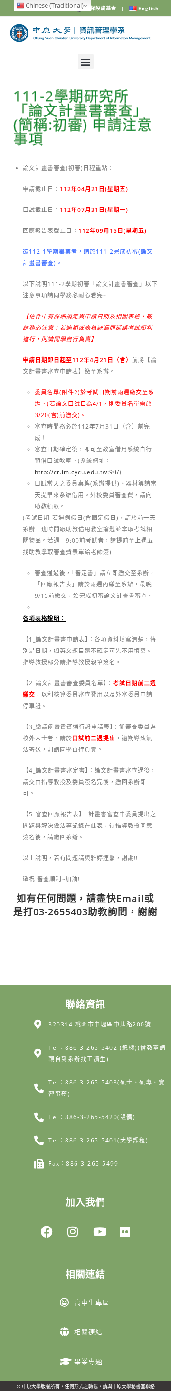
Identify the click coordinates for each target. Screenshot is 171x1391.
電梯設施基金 (104, 8)
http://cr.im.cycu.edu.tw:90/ (77, 472)
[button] (86, 61)
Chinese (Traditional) (54, 5)
